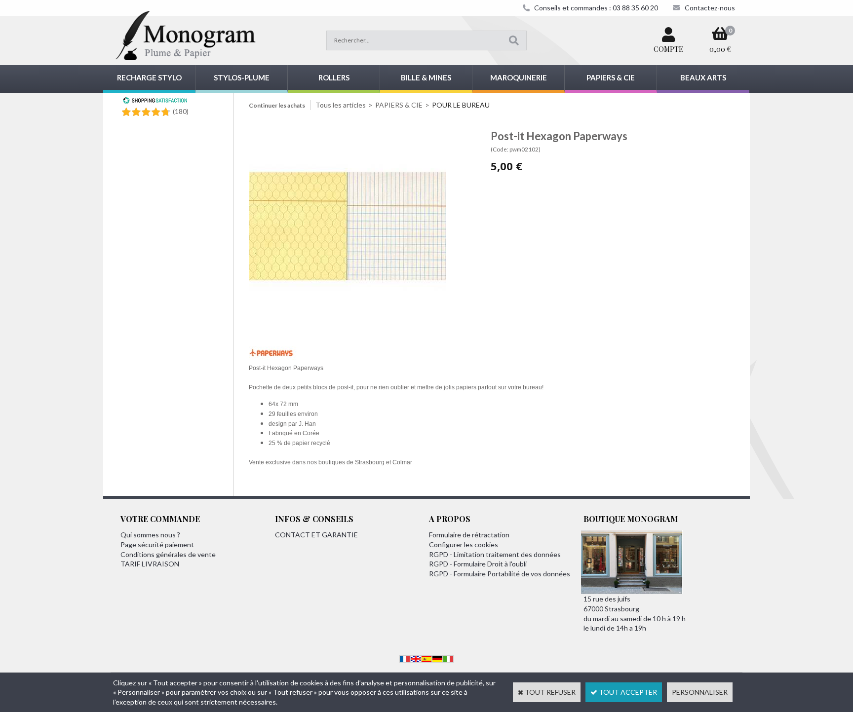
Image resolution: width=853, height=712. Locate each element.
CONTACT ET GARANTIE (316, 534)
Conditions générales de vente (168, 554)
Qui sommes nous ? (150, 534)
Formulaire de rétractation (469, 534)
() (181, 111)
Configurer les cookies (463, 544)
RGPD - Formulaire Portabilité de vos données (499, 573)
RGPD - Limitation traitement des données (495, 554)
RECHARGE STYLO (149, 77)
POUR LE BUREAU (461, 105)
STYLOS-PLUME (242, 77)
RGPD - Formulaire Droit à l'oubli (478, 564)
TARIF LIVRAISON (149, 564)
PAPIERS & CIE (610, 77)
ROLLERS (333, 77)
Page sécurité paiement (157, 544)
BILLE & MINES (426, 77)
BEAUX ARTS (703, 77)
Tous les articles (340, 105)
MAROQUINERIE (518, 77)
